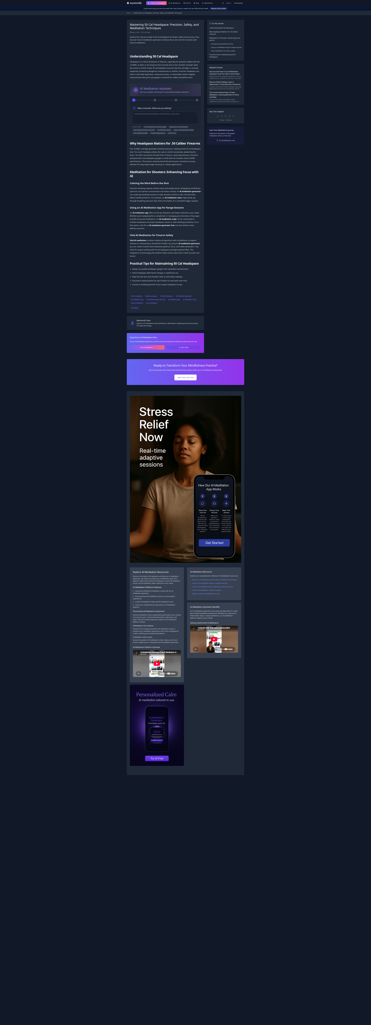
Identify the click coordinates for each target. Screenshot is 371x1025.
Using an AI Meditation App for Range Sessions (226, 47)
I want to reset (172, 133)
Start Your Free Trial (185, 377)
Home (129, 13)
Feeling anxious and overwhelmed (178, 127)
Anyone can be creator (218, 8)
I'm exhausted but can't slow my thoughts (155, 127)
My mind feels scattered (164, 130)
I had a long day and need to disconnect (144, 130)
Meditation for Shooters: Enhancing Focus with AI (224, 39)
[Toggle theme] (223, 3)
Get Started (238, 3)
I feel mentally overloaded (140, 133)
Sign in (228, 3)
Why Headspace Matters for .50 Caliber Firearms (223, 33)
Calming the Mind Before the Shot (222, 44)
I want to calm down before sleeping (183, 130)
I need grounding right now (158, 133)
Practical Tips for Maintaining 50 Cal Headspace (222, 56)
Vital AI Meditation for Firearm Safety (223, 51)
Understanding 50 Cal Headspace (221, 28)
